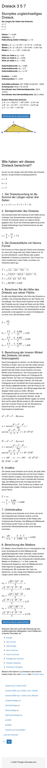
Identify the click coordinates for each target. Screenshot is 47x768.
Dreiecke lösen (38, 674)
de (9, 741)
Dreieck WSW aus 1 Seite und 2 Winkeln (21, 695)
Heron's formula (12, 654)
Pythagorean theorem (15, 658)
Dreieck (24, 674)
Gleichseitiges (11, 710)
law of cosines (12, 650)
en (4, 741)
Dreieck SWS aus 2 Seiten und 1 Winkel (21, 690)
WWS (8, 725)
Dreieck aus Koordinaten (15, 729)
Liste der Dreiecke (10, 734)
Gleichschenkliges (13, 715)
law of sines (11, 641)
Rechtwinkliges (12, 705)
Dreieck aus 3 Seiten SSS (15, 685)
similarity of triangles (14, 667)
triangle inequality (13, 663)
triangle (9, 637)
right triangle (11, 646)
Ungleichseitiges (13, 700)
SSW (8, 720)
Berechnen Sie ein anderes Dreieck (16, 116)
